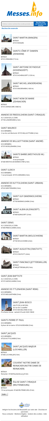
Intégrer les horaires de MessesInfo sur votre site (19, 410)
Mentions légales (21, 414)
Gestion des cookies (35, 414)
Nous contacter (7, 414)
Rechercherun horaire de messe (40, 23)
